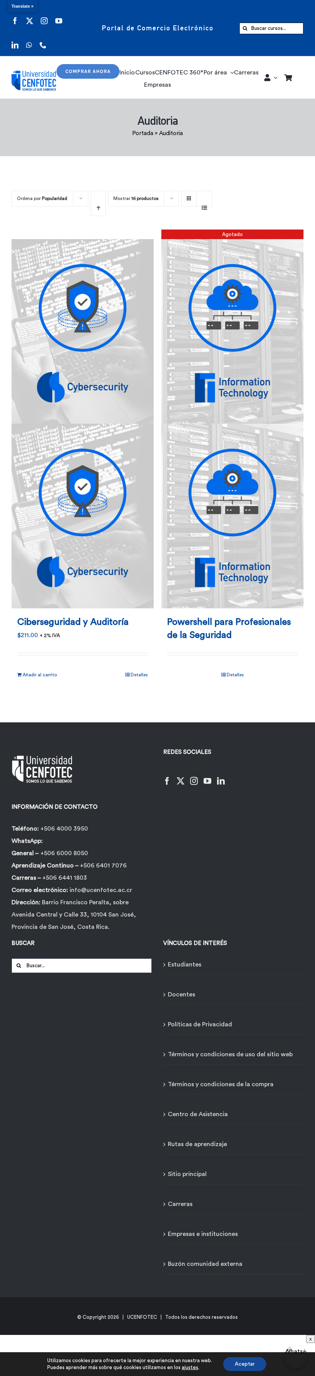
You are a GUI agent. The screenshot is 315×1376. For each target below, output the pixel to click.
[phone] (43, 40)
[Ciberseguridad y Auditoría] (83, 419)
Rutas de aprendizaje (197, 1144)
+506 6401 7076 (103, 865)
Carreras (180, 1204)
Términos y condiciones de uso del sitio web (230, 1054)
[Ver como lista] (204, 203)
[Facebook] (167, 776)
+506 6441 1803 (64, 878)
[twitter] (29, 16)
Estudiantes (184, 964)
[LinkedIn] (221, 776)
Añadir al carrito (40, 674)
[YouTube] (207, 776)
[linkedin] (15, 40)
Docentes (181, 994)
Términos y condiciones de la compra (221, 1084)
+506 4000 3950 (64, 829)
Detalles (139, 674)
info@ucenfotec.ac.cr (101, 890)
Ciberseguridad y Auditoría (73, 622)
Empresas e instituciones (203, 1234)
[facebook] (15, 16)
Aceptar (245, 1364)
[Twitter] (180, 776)
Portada (142, 133)
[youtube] (58, 16)
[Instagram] (194, 776)
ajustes (190, 1367)
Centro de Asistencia (198, 1114)
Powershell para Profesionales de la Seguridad (229, 629)
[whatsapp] (29, 40)
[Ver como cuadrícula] (189, 196)
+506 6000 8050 (64, 853)
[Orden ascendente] (98, 203)
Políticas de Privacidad (200, 1024)
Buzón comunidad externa (205, 1264)
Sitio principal (187, 1174)
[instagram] (44, 16)
